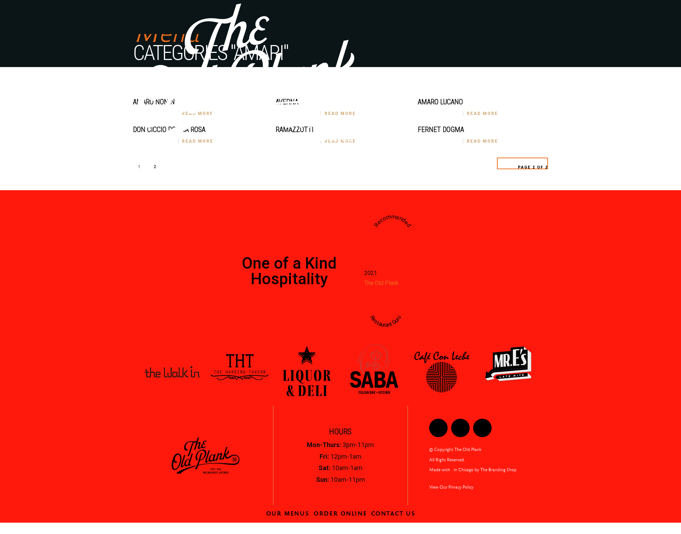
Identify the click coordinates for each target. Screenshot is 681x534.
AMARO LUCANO (440, 102)
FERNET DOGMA (441, 129)
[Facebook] (438, 428)
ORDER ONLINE (522, 163)
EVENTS (479, 163)
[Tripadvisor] (482, 428)
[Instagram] (460, 428)
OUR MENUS (344, 163)
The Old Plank (381, 283)
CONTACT (444, 163)
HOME (308, 163)
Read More (482, 113)
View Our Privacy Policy (451, 487)
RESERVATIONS (399, 163)
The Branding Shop (498, 469)
